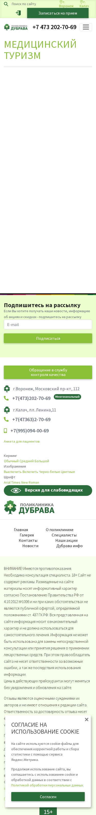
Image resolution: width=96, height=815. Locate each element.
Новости (30, 545)
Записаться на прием (57, 13)
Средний (26, 461)
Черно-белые (49, 471)
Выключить (13, 471)
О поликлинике (59, 529)
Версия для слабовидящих (54, 490)
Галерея (27, 534)
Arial (7, 482)
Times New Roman (25, 482)
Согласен (48, 796)
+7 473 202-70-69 (54, 27)
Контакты (28, 540)
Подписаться (48, 338)
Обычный (11, 461)
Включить (30, 471)
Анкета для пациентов (22, 441)
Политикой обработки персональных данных (47, 785)
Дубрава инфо (69, 545)
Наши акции (66, 540)
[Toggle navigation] (86, 27)
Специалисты (64, 534)
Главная (21, 529)
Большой (42, 461)
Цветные (68, 471)
